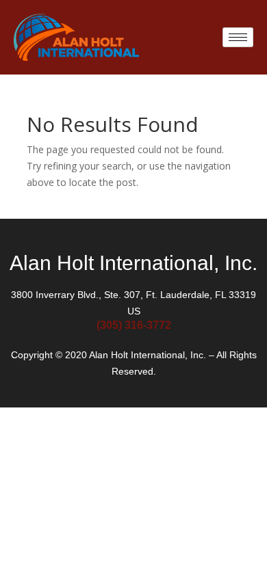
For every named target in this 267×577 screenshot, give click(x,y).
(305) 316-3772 (134, 325)
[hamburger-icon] (237, 37)
